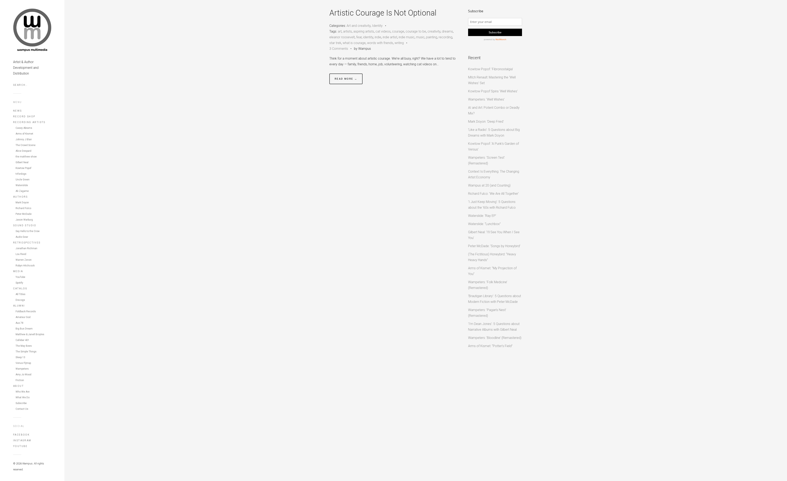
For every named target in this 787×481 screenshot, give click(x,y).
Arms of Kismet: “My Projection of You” (492, 271)
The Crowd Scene (25, 145)
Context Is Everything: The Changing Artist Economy (493, 174)
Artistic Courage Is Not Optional (382, 12)
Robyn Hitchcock (25, 265)
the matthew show (26, 156)
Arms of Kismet (24, 133)
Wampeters (22, 368)
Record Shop (24, 116)
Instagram (22, 440)
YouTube (20, 277)
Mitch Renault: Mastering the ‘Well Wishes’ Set (492, 80)
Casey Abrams (24, 128)
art (340, 31)
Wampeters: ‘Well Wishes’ (486, 99)
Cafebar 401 (22, 340)
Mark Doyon (22, 202)
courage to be (416, 31)
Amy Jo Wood (23, 374)
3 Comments (338, 49)
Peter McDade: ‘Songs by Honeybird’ (494, 246)
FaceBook (21, 434)
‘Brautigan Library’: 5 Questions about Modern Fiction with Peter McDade (494, 299)
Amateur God (23, 317)
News (17, 110)
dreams (447, 31)
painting (431, 37)
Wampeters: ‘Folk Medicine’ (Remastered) (487, 285)
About (18, 386)
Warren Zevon (24, 259)
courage (398, 31)
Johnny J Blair (24, 139)
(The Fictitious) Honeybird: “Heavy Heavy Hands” (492, 257)
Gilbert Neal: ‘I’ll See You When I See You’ (494, 235)
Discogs (20, 300)
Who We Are (23, 391)
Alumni (19, 305)
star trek (335, 43)
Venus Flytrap (23, 363)
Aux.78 (19, 322)
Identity (377, 26)
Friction (20, 380)
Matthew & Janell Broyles (30, 334)
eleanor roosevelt (342, 37)
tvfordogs (21, 173)
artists (347, 31)
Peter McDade (24, 214)
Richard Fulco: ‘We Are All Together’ (493, 194)
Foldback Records (26, 311)
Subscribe (21, 403)
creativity (434, 31)
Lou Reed (21, 254)
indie (378, 37)
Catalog (20, 288)
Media (18, 271)
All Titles (20, 294)
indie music (407, 37)
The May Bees (24, 345)
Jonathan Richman (26, 248)
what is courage (354, 43)
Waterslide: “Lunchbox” (484, 224)
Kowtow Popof (23, 168)
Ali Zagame (22, 191)
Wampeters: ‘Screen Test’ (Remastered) (486, 160)
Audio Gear (22, 236)
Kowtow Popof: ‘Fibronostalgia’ (490, 69)
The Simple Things (26, 351)
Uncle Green (23, 179)
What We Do (23, 397)
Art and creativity (359, 26)
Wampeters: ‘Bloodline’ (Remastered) (494, 338)
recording (445, 37)
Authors (20, 196)
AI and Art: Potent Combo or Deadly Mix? (494, 110)
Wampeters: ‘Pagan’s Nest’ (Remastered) (487, 313)
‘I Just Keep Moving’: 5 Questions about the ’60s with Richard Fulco (492, 204)
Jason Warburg (24, 219)
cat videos (383, 31)
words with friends (380, 43)
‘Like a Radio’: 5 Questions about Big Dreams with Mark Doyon (494, 132)
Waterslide (22, 185)
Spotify (19, 282)
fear (359, 37)
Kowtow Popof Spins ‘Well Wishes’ (493, 91)
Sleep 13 (20, 357)
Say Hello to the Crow (28, 231)
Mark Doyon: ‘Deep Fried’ (486, 121)
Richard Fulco (23, 208)
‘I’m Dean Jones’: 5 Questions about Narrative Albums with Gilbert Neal (494, 327)
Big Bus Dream (24, 328)
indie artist (390, 37)
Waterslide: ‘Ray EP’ (482, 216)
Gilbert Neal (22, 162)
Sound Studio (24, 225)
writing (399, 43)
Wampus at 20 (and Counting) (489, 185)
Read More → (346, 78)
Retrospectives (27, 242)
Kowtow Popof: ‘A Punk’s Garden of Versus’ (493, 146)
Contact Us (22, 408)
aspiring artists (363, 31)
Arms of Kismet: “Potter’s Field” (490, 346)
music (420, 37)
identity (368, 37)
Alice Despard (23, 150)
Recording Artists (29, 122)
